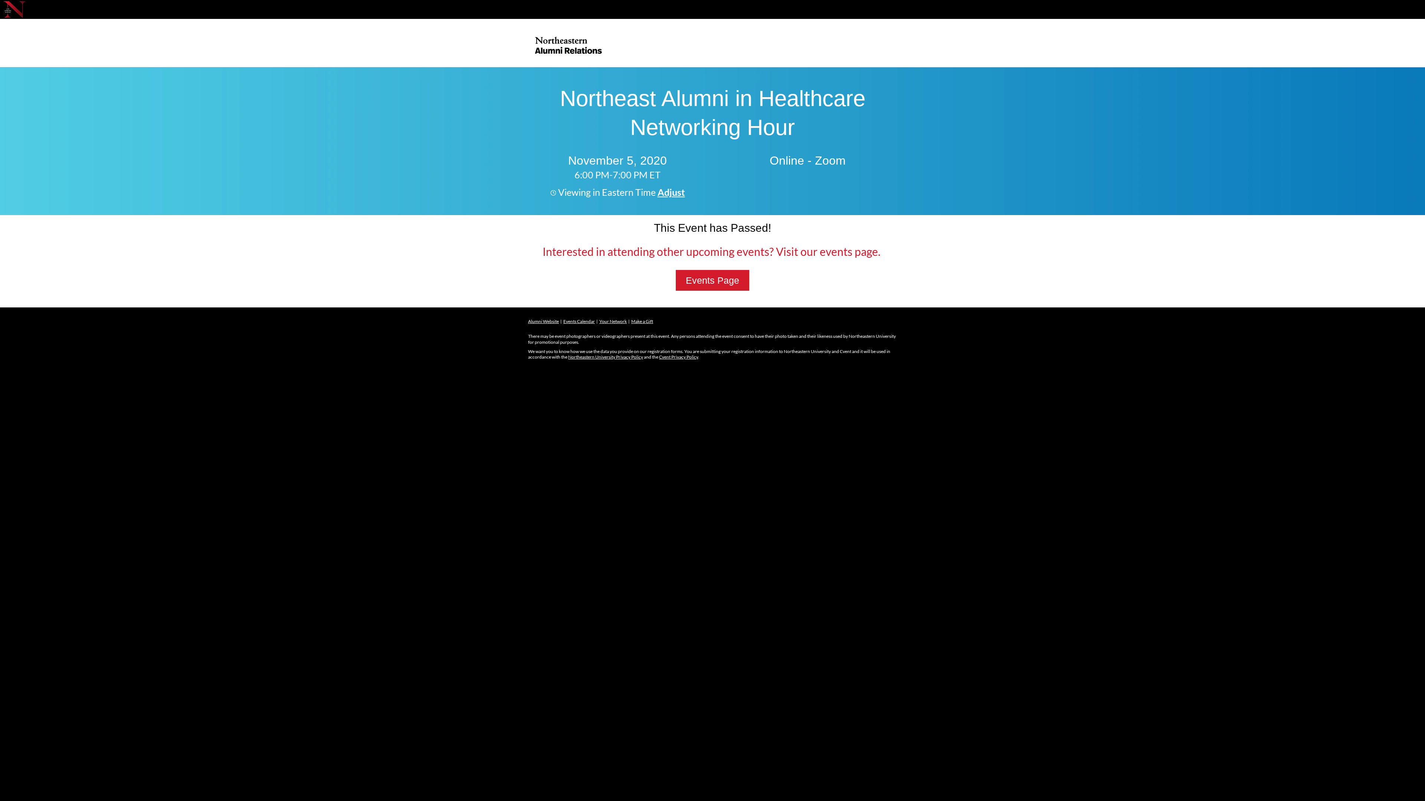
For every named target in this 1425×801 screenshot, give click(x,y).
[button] (670, 192)
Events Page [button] (712, 280)
